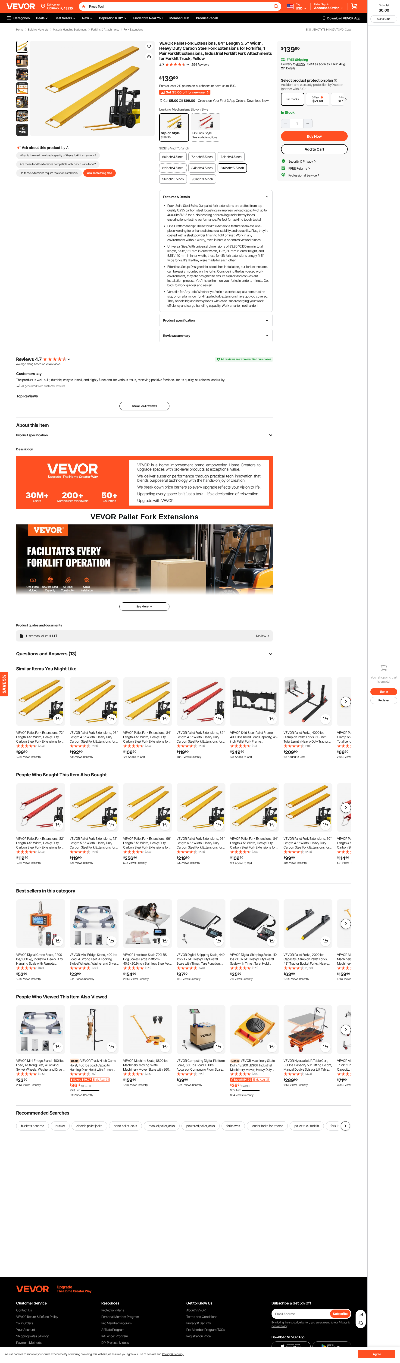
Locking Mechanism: (174, 109)
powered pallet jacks (200, 1126)
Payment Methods (29, 1342)
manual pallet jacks (162, 1126)
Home (19, 29)
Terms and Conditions (201, 1317)
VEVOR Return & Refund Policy (37, 1317)
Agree (377, 1354)
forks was (233, 1126)
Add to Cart (314, 149)
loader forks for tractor (267, 1126)
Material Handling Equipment (70, 29)
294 (48, 364)
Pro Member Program (116, 1323)
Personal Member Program (120, 1317)
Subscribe (340, 1314)
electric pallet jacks (89, 1126)
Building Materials (38, 29)
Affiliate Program (113, 1330)
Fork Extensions (133, 29)
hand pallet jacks (125, 1126)
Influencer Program (114, 1336)
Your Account (25, 1330)
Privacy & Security (198, 1323)
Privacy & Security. (173, 1354)
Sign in (384, 691)
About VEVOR (196, 1310)
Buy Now (314, 136)
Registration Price (198, 1336)
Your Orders (24, 1323)
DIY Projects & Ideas (115, 1342)
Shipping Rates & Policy (32, 1336)
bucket (60, 1126)
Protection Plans (112, 1310)
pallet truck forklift (306, 1126)
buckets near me (32, 1126)
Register (383, 700)
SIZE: (163, 148)
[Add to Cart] (58, 719)
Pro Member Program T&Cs (205, 1330)
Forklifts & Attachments (105, 29)
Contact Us (24, 1310)
